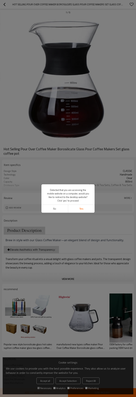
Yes (81, 209)
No (54, 209)
